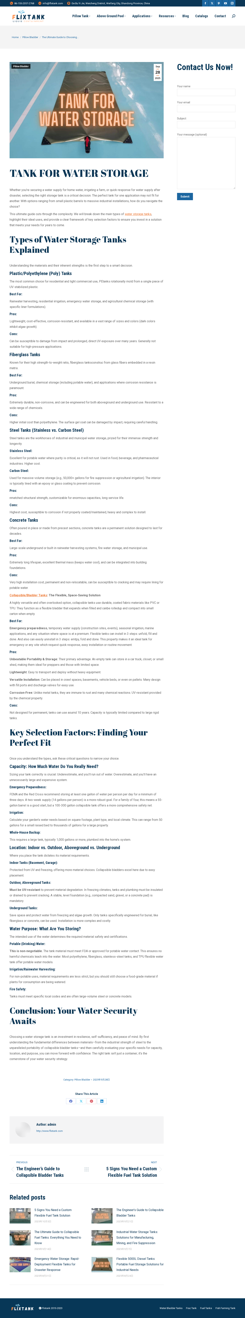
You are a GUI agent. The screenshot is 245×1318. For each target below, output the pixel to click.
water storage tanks (138, 214)
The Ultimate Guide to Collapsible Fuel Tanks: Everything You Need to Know (57, 1237)
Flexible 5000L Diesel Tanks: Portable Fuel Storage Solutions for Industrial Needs (140, 1264)
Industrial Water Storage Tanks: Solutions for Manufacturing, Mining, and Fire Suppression (137, 1237)
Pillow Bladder (21, 66)
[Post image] (20, 1215)
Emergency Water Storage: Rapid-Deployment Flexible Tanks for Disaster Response (56, 1264)
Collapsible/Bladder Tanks (28, 595)
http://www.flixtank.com (49, 1130)
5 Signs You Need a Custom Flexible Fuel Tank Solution (53, 1212)
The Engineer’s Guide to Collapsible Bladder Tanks (140, 1212)
